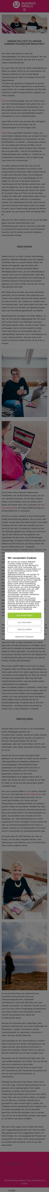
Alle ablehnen (24, 622)
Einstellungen (24, 630)
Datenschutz (19, 637)
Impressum (30, 637)
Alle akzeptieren (24, 615)
